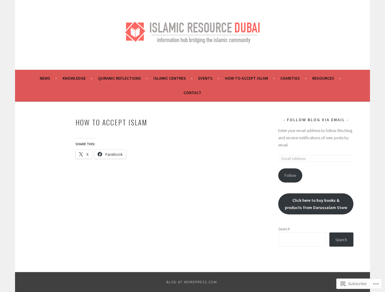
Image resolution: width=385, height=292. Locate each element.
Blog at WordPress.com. (192, 282)
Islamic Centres (169, 78)
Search (284, 229)
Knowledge (74, 78)
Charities (290, 78)
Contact (192, 92)
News (45, 78)
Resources (323, 78)
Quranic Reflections (119, 78)
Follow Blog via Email (316, 119)
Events (205, 78)
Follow (290, 175)
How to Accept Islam (246, 78)
